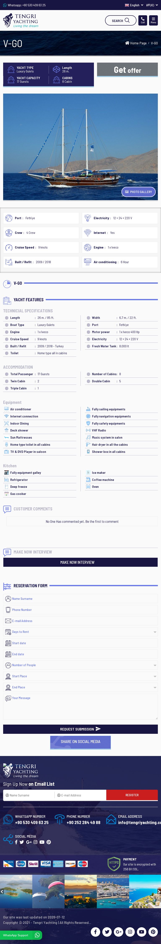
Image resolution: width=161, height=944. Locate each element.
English (135, 5)
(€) (152, 5)
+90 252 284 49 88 (83, 822)
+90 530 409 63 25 (34, 5)
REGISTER (132, 795)
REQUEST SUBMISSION (77, 729)
